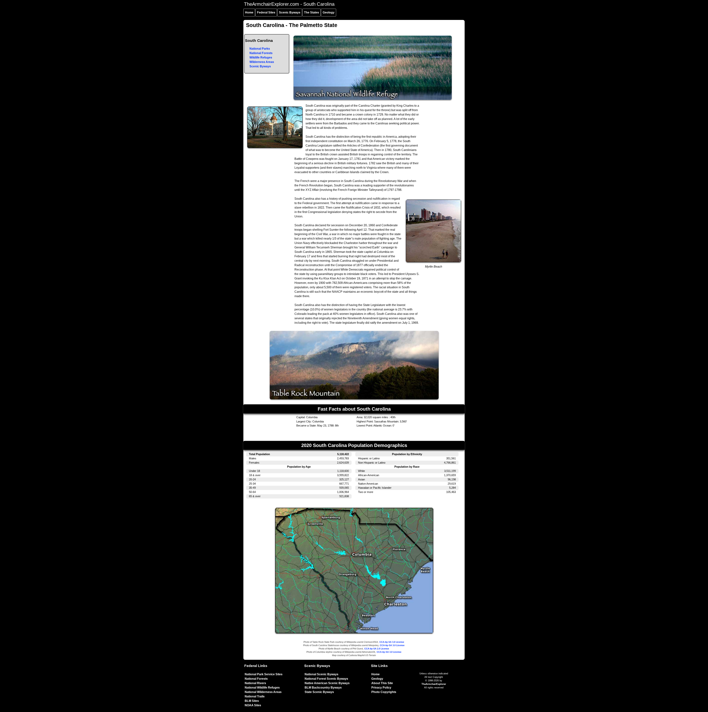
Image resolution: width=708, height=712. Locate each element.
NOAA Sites (253, 705)
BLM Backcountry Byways (323, 687)
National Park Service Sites (263, 674)
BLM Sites (252, 700)
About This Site (382, 683)
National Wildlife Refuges (262, 687)
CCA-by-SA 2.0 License (376, 648)
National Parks (259, 48)
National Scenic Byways (321, 674)
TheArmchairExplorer (433, 684)
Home (249, 12)
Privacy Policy (381, 687)
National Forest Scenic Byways (326, 678)
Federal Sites (266, 12)
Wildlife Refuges (260, 57)
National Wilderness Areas (263, 692)
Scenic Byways (289, 12)
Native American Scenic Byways (327, 683)
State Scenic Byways (319, 692)
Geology (328, 12)
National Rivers (255, 683)
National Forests (261, 53)
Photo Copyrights (383, 692)
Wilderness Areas (261, 61)
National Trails (255, 696)
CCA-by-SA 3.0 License (391, 642)
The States (311, 12)
